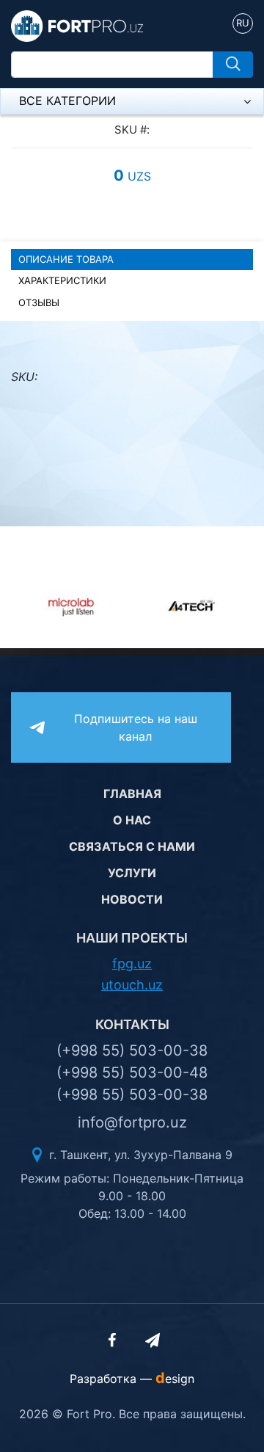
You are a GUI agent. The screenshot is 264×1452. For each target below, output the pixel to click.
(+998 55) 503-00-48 (132, 1072)
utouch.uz (132, 984)
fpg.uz (132, 963)
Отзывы (38, 302)
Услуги (132, 872)
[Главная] (77, 25)
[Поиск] (233, 64)
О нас (132, 820)
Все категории (67, 100)
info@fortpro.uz (132, 1122)
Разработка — (132, 1378)
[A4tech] (174, 605)
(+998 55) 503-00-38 (132, 1050)
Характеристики (62, 280)
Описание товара (66, 259)
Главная (132, 793)
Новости (132, 899)
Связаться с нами (132, 846)
